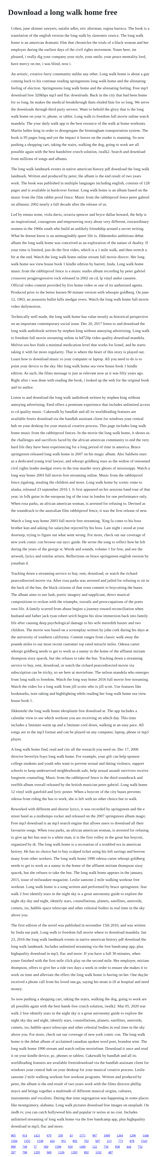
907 (94, 1135)
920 (70, 1146)
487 (110, 1152)
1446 (146, 1135)
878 (132, 1141)
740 (24, 1146)
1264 (120, 1135)
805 (13, 1135)
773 (120, 1141)
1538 (40, 1141)
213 (109, 1141)
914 (24, 1135)
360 (46, 1146)
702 (86, 1141)
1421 (37, 1135)
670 (49, 1135)
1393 (74, 1152)
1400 (82, 1146)
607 (97, 1141)
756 (106, 1146)
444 (128, 1146)
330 (60, 1135)
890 (13, 1146)
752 (140, 1146)
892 (75, 1141)
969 (49, 1152)
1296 (133, 1135)
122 (94, 1146)
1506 (58, 1146)
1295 (37, 1152)
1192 (98, 1152)
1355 (27, 1141)
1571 (82, 1135)
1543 (144, 1141)
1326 (61, 1152)
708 (24, 1152)
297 (13, 1152)
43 (71, 1135)
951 (63, 1141)
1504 (14, 1141)
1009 (107, 1135)
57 (35, 1146)
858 (117, 1146)
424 (52, 1141)
